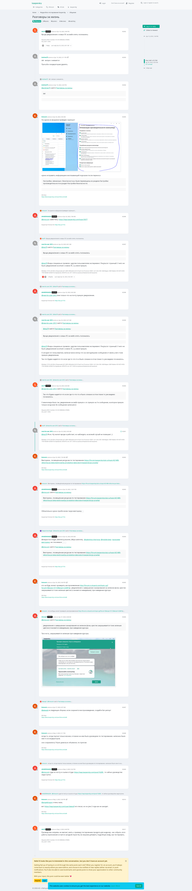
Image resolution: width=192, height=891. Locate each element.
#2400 (124, 386)
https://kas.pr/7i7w (60, 225)
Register (38, 881)
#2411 (124, 829)
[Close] (126, 861)
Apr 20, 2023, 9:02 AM (69, 292)
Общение (37, 21)
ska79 (43, 31)
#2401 (124, 431)
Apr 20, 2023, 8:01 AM (65, 244)
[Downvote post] (124, 45)
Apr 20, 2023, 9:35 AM (65, 431)
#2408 (124, 733)
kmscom (44, 117)
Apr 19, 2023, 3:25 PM (60, 85)
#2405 (124, 582)
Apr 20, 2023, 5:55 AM (59, 117)
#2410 (124, 799)
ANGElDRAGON (46, 216)
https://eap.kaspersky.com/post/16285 (88, 772)
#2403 (124, 489)
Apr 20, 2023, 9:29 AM (63, 386)
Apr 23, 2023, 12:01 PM (69, 489)
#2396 (124, 216)
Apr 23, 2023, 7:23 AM (59, 457)
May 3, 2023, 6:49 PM (63, 829)
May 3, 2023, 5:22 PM (69, 769)
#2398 (124, 292)
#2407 (124, 707)
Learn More (115, 886)
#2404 (124, 536)
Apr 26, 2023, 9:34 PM (59, 582)
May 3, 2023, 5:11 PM (59, 733)
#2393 (124, 57)
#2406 (124, 617)
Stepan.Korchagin (47, 531)
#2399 (124, 320)
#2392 (124, 31)
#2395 (124, 117)
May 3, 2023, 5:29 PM (59, 799)
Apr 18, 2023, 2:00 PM (63, 31)
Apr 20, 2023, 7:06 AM (69, 216)
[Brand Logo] (37, 3)
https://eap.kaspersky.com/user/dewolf (59, 806)
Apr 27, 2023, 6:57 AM (59, 707)
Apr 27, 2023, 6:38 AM (65, 617)
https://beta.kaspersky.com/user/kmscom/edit (54, 197)
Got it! (138, 886)
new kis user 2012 (47, 244)
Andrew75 (45, 57)
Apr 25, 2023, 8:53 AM (69, 536)
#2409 (124, 769)
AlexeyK (44, 617)
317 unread (149, 64)
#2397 (124, 244)
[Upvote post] (117, 45)
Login (44, 881)
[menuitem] (102, 3)
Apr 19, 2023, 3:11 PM (60, 57)
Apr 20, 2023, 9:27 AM (65, 320)
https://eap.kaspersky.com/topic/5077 (73, 219)
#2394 (124, 85)
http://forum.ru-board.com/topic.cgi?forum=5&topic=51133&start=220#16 (100, 611)
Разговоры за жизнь (64, 88)
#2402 (124, 457)
